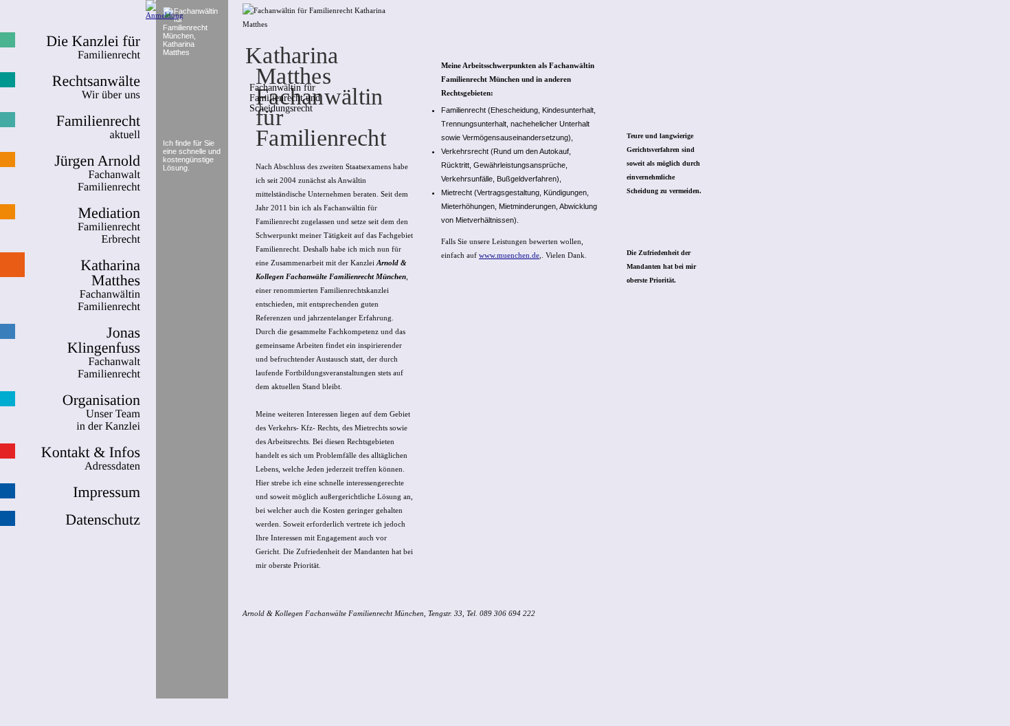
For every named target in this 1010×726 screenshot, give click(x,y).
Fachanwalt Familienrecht (103, 352)
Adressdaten (90, 458)
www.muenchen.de (509, 255)
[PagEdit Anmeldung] (164, 15)
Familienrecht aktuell (98, 127)
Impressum (106, 492)
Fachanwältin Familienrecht (109, 285)
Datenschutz (102, 519)
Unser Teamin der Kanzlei (101, 412)
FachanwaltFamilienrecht (97, 173)
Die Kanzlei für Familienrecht (93, 47)
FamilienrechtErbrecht (109, 225)
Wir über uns (96, 87)
